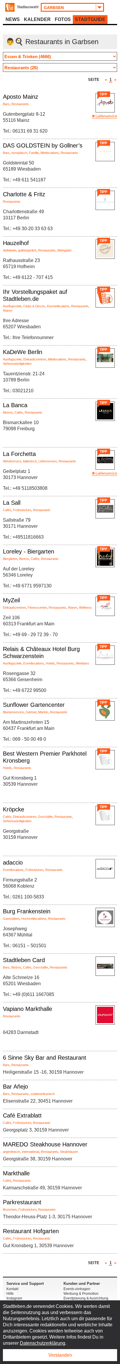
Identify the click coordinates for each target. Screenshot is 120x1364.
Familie (34, 153)
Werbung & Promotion (80, 1294)
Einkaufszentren (34, 359)
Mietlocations (49, 153)
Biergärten (10, 558)
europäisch (19, 153)
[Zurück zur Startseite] (10, 7)
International (30, 1151)
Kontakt (12, 1289)
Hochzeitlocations (33, 918)
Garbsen (54, 7)
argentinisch (11, 1151)
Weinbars (82, 663)
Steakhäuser (69, 1151)
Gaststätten (11, 918)
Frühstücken (22, 510)
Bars (6, 104)
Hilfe (10, 1294)
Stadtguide (90, 19)
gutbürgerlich (27, 250)
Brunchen (10, 1209)
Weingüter (64, 250)
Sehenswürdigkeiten (17, 363)
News (13, 19)
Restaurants (20, 104)
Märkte (43, 712)
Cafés (19, 412)
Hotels (50, 663)
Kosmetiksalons (58, 306)
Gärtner (31, 712)
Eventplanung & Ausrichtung (85, 1298)
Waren (7, 310)
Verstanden (60, 1355)
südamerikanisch (43, 1094)
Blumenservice (13, 712)
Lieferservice (106, 116)
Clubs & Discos (34, 306)
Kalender (37, 19)
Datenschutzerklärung (42, 1343)
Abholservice (12, 461)
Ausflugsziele (12, 306)
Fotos (63, 19)
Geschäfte (45, 816)
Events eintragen (76, 1289)
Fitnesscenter (37, 607)
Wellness (85, 607)
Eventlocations (33, 663)
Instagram (14, 1298)
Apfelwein (9, 250)
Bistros (8, 412)
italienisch (30, 461)
